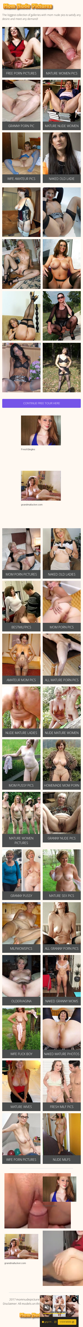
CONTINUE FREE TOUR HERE (41, 403)
